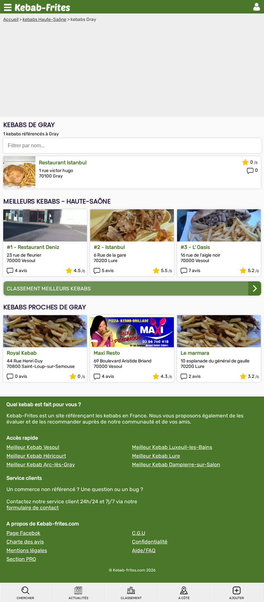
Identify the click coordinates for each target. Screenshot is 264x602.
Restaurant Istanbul (63, 163)
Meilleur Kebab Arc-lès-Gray (40, 464)
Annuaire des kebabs (44, 7)
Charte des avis (25, 542)
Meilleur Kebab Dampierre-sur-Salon (176, 464)
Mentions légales (26, 550)
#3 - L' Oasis (195, 247)
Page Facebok (23, 533)
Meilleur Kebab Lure (156, 456)
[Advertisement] (132, 70)
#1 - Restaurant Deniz (33, 247)
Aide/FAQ (144, 550)
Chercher (25, 598)
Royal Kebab (22, 353)
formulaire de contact (32, 508)
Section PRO (21, 559)
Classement (131, 598)
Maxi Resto (107, 353)
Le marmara (195, 353)
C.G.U (138, 533)
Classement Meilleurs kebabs (49, 289)
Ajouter (236, 598)
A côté (184, 598)
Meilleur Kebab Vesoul (32, 447)
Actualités (78, 598)
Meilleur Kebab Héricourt (36, 456)
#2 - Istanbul (109, 247)
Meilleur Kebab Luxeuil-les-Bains (172, 447)
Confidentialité (149, 542)
